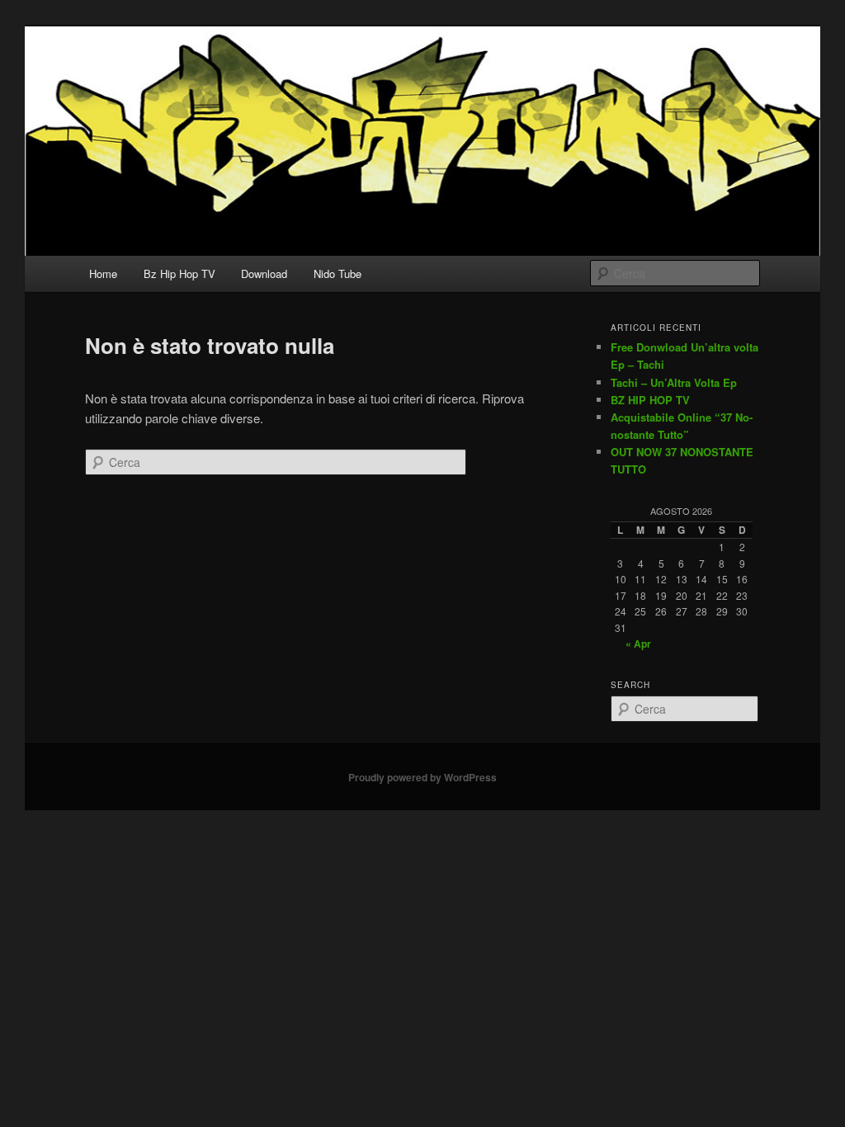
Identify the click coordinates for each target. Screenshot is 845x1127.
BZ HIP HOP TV (650, 400)
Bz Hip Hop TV (179, 273)
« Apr (638, 643)
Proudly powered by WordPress (422, 777)
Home (103, 273)
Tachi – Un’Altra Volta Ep (674, 382)
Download (264, 273)
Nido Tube (337, 273)
